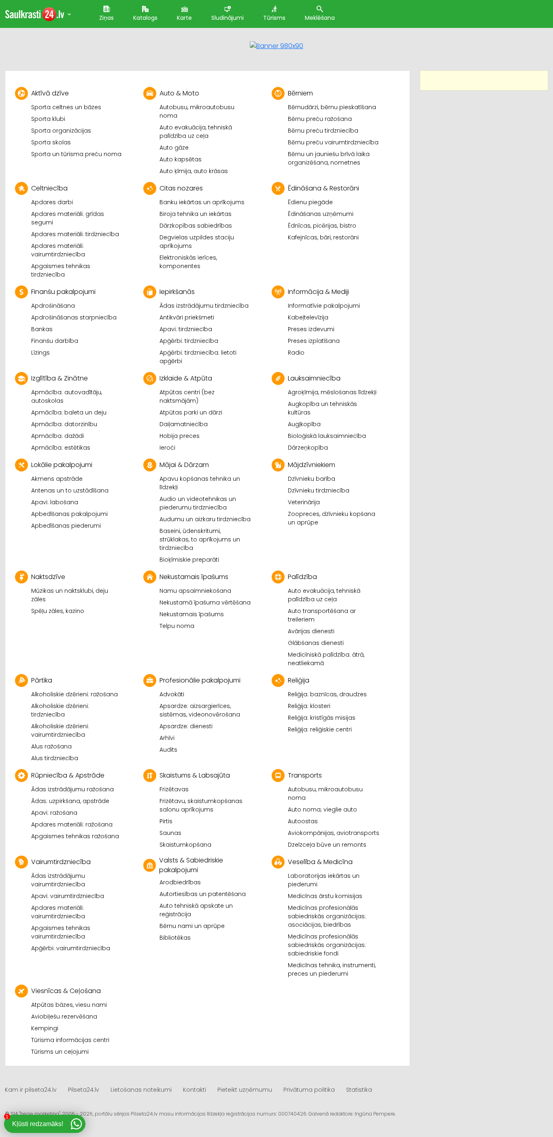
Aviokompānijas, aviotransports (333, 833)
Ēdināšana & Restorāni (323, 188)
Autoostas (303, 821)
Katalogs (145, 18)
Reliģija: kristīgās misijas (321, 718)
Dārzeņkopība (308, 448)
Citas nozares (181, 188)
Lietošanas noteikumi (141, 1090)
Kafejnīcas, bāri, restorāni (323, 237)
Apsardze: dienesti (186, 726)
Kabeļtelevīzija (308, 317)
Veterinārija (304, 502)
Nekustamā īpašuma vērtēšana (205, 602)
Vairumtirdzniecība (61, 861)
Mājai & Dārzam (184, 464)
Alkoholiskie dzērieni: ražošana (74, 694)
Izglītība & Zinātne (59, 378)
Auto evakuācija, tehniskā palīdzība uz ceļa (196, 131)
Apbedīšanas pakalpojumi (69, 514)
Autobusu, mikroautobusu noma (197, 111)
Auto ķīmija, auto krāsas (194, 171)
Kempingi (44, 1028)
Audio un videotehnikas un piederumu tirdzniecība (198, 503)
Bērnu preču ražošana (320, 119)
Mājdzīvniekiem (311, 464)
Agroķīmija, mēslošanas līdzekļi (332, 392)
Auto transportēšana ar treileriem (322, 615)
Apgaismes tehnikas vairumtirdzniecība (60, 932)
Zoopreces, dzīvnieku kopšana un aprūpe (331, 518)
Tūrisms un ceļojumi (60, 1052)
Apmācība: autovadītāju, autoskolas (66, 396)
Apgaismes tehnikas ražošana (75, 836)
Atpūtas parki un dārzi (191, 412)
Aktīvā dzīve (50, 93)
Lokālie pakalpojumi (61, 464)
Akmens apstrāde (57, 479)
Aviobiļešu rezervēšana (64, 1016)
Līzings (40, 353)
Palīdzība (302, 576)
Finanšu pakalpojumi (63, 291)
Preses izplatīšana (314, 341)
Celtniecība (49, 188)
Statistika (359, 1090)
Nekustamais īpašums (194, 576)
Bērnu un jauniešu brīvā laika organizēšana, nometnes (329, 158)
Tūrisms (274, 18)
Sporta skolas (51, 142)
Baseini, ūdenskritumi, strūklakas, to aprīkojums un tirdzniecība (200, 539)
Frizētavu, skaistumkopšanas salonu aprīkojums (201, 805)
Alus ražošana (51, 746)
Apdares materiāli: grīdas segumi (67, 218)
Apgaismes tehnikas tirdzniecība (60, 270)
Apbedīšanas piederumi (66, 526)
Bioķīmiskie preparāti (189, 560)
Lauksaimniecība (314, 378)
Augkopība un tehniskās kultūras (322, 408)
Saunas (170, 833)
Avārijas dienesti (311, 631)
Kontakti (194, 1090)
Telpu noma (177, 626)
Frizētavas (174, 789)
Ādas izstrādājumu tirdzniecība (204, 306)
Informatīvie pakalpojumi (324, 306)
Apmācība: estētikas (60, 448)
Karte (184, 18)
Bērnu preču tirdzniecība (323, 131)
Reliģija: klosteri (309, 706)
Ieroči (167, 448)
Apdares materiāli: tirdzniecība (75, 234)
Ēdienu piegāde (310, 202)
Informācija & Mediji (318, 291)
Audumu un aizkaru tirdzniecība (205, 519)
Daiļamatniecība (184, 424)
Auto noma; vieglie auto (322, 809)
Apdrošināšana (53, 306)
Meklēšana (320, 18)
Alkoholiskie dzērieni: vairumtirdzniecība (60, 730)
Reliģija (298, 680)
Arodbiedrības (180, 882)
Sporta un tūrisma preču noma (76, 154)
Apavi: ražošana (54, 813)
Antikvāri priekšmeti (187, 317)
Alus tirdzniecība (54, 758)
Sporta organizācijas (61, 131)
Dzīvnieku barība (311, 479)
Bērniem (300, 93)
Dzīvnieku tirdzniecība (318, 490)
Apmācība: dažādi (57, 436)
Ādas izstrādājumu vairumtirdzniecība (58, 880)
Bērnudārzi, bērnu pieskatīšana (332, 107)
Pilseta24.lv (83, 1090)
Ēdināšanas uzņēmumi (320, 214)
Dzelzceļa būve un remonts (327, 845)
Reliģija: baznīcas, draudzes (327, 694)
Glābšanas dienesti (316, 643)
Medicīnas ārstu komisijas (325, 896)
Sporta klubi (48, 119)
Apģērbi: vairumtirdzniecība (70, 948)
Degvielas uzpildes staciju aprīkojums (197, 241)
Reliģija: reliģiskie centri (320, 729)
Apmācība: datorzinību (64, 424)
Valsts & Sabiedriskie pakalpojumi (191, 865)
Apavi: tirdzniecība (186, 329)
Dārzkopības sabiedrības (196, 226)
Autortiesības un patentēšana (203, 894)
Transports (305, 775)
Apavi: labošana (54, 502)
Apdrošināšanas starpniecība (74, 317)
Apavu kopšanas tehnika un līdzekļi (200, 483)
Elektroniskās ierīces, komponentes (188, 262)
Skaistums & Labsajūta (195, 775)
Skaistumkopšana (185, 845)
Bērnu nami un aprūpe (192, 926)
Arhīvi (167, 738)
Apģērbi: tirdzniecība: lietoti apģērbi (198, 357)
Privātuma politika (309, 1090)
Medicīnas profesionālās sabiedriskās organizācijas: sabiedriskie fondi (327, 944)
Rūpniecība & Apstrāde (67, 775)
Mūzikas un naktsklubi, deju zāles (69, 595)
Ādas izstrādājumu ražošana (72, 789)
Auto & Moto (179, 93)
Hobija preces (180, 436)
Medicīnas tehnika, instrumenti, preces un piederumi (332, 969)
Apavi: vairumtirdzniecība (67, 896)
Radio (296, 353)
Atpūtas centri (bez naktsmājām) (187, 396)
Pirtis (166, 821)
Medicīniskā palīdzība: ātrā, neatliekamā (326, 659)
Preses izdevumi (311, 329)
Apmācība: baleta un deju (68, 412)
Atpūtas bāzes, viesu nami (69, 1005)
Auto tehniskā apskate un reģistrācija (196, 910)
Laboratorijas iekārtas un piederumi (323, 880)
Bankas (42, 329)
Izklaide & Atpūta (186, 378)
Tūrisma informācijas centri (70, 1040)
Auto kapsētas (181, 159)
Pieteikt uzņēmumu (244, 1090)
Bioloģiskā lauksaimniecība (327, 436)
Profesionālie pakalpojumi (200, 680)
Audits (168, 750)
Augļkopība (304, 424)
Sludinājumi (227, 18)
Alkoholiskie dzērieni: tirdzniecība (60, 710)
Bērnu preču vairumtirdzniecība (333, 142)
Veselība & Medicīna (320, 861)
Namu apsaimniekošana (195, 591)
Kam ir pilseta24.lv (31, 1090)
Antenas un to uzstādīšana (69, 490)
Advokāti (172, 694)
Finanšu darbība (54, 341)
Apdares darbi (52, 202)
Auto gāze (174, 148)
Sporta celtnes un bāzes (66, 107)
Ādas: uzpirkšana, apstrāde (70, 801)
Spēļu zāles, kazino (57, 611)
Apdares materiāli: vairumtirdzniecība (58, 250)
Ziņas (106, 18)
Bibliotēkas (175, 938)
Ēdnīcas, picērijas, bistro (322, 226)
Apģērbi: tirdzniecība (189, 341)
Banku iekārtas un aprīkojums (202, 202)
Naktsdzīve (48, 576)
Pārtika (41, 680)
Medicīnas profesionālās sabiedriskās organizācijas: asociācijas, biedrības (327, 916)
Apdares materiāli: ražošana (72, 824)
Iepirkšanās (177, 291)
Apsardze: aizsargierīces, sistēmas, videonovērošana (200, 710)
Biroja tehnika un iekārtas (196, 214)
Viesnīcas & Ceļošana (66, 990)
